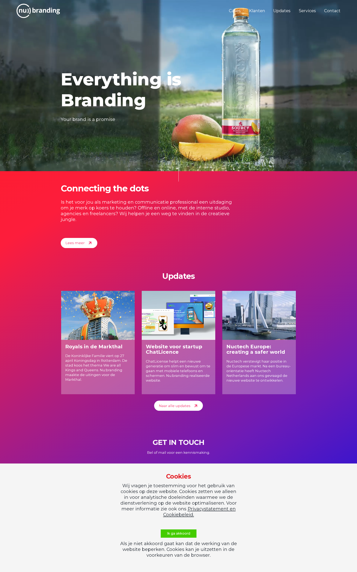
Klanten (257, 10)
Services (307, 10)
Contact (332, 10)
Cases (235, 10)
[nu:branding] (38, 11)
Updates (281, 10)
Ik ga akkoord (178, 533)
